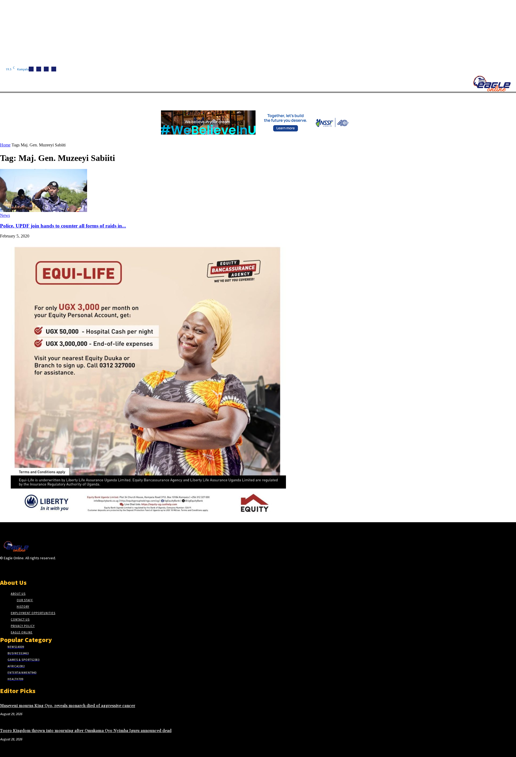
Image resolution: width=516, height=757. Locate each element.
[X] (53, 69)
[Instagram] (38, 69)
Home (5, 145)
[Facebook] (31, 69)
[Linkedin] (46, 69)
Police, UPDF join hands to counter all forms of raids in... (63, 226)
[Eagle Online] (492, 83)
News (5, 215)
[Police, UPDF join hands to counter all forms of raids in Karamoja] (43, 210)
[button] (255, 99)
